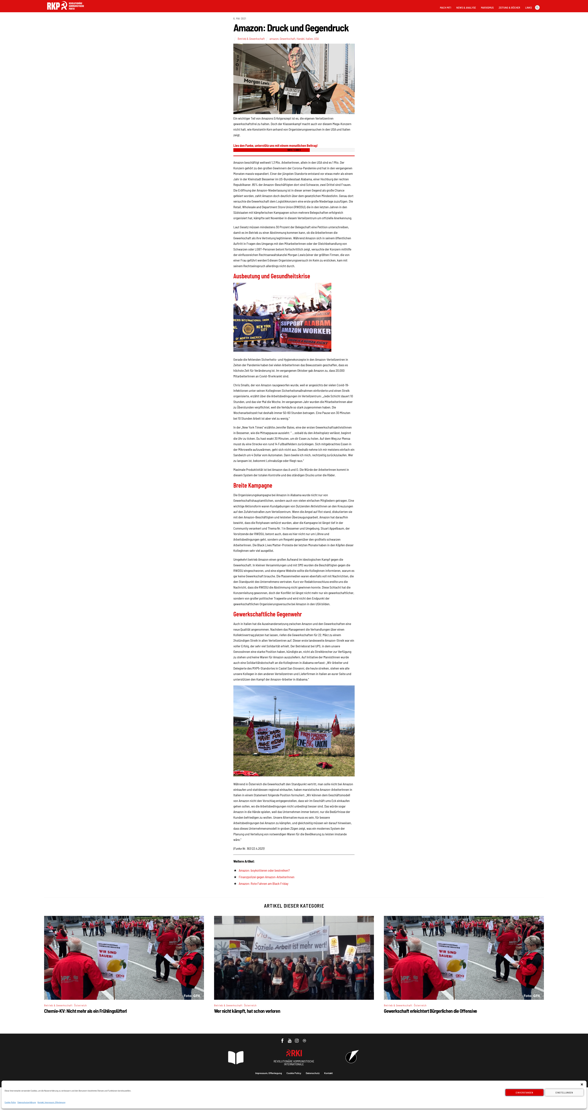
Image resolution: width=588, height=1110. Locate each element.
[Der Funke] (65, 10)
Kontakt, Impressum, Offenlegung (51, 1102)
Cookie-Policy (10, 1102)
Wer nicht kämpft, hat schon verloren (247, 1011)
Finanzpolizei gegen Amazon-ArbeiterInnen (266, 877)
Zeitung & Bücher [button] (509, 7)
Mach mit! (445, 7)
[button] (581, 1084)
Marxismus (487, 7)
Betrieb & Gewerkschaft (251, 38)
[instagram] (297, 1039)
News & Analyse (466, 7)
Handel (300, 38)
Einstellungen (564, 1092)
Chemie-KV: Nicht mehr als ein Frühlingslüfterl (85, 1011)
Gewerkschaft (287, 38)
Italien (309, 38)
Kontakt (328, 1073)
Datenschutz (313, 1073)
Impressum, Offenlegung (268, 1073)
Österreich (80, 1005)
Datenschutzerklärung (26, 1102)
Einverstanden (524, 1092)
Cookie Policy (293, 1073)
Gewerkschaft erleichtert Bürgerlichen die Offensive (430, 1011)
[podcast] (304, 1039)
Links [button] (528, 7)
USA (316, 38)
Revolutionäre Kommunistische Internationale (294, 1062)
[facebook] (282, 1039)
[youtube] (290, 1039)
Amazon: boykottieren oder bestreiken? (264, 870)
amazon (274, 38)
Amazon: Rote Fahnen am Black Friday (263, 883)
